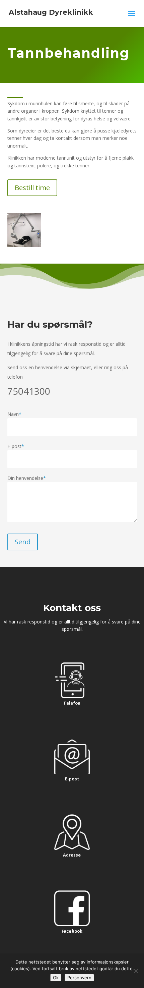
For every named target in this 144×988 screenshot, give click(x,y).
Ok (56, 977)
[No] (135, 971)
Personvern (79, 977)
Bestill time (32, 187)
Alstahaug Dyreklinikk (51, 12)
